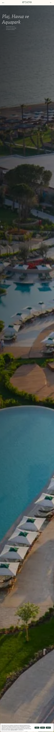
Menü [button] (3, 2)
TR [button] (50, 2)
